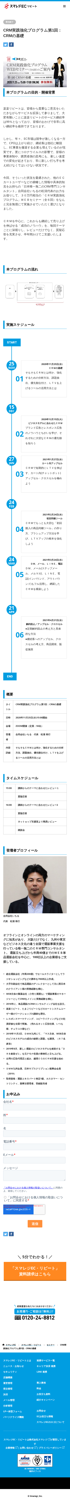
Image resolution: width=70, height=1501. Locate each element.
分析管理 (7, 1405)
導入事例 (41, 1382)
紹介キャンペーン (46, 1399)
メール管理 (9, 1400)
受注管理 (7, 1388)
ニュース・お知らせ (13, 1366)
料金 (39, 1388)
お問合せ (41, 1410)
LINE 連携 (42, 1371)
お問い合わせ (27, 1447)
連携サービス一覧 (46, 1360)
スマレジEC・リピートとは (17, 1360)
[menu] (64, 6)
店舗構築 (7, 1377)
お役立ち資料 (43, 1394)
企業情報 (10, 1447)
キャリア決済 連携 (46, 1366)
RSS (35, 1479)
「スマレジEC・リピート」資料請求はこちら (35, 1270)
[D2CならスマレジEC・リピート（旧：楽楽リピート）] (37, 6)
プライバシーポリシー (50, 1447)
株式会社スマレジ (38, 1439)
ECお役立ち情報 (45, 1416)
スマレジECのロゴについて (50, 1422)
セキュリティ (10, 1371)
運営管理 (7, 1383)
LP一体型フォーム (12, 1411)
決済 (5, 1394)
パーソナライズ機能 (13, 1417)
